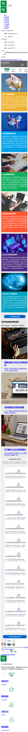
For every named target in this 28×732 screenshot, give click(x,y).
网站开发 (10, 60)
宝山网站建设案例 (15, 316)
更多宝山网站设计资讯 (15, 636)
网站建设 (7, 69)
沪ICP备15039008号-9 (8, 649)
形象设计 (13, 69)
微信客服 (7, 654)
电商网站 (7, 71)
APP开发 (20, 69)
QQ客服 (3, 654)
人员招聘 (6, 24)
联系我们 (6, 28)
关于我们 (6, 26)
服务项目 (6, 17)
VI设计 (20, 60)
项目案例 (6, 19)
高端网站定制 (4, 60)
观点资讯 (6, 20)
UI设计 (20, 71)
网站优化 (13, 71)
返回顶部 (12, 654)
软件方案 (6, 22)
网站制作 (15, 60)
